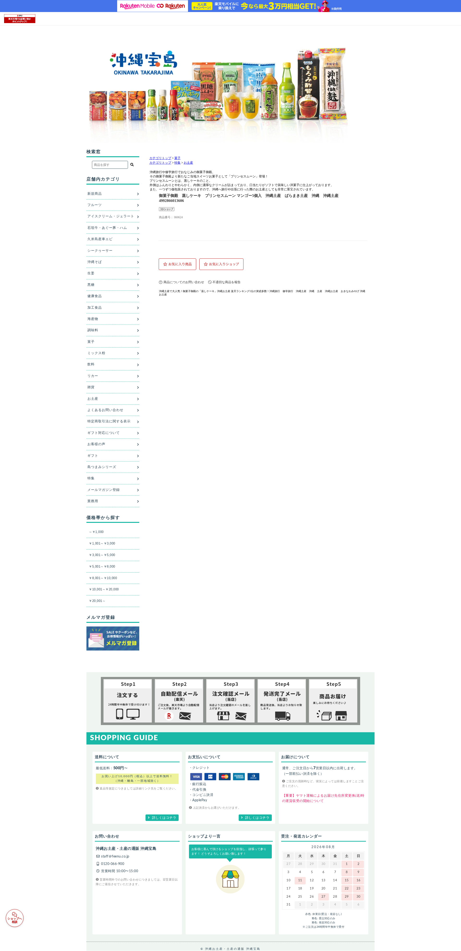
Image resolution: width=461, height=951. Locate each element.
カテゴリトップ (160, 158)
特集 (177, 162)
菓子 (177, 158)
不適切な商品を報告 (226, 282)
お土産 (188, 162)
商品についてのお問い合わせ (184, 282)
